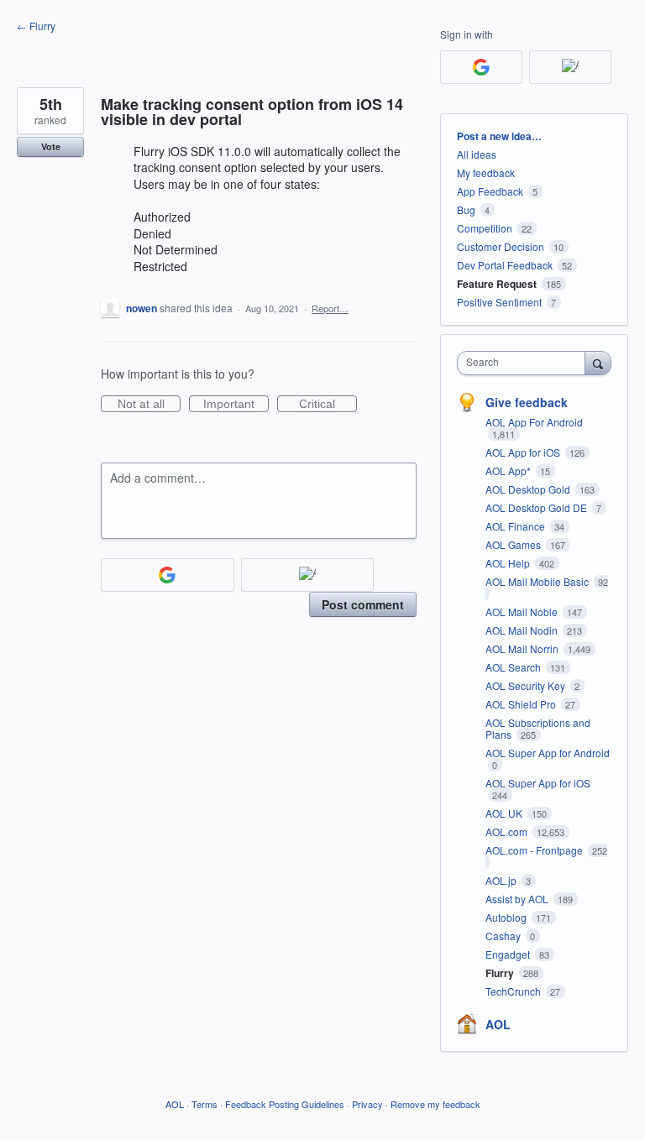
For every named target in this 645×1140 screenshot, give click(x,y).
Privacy (367, 1104)
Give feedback (526, 402)
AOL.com (507, 831)
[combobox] (525, 363)
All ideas (476, 154)
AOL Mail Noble (522, 611)
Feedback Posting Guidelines (284, 1104)
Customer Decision (500, 246)
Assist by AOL (518, 899)
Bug (466, 209)
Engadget (508, 954)
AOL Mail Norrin (523, 648)
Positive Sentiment (499, 302)
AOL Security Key (526, 685)
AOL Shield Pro (521, 704)
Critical (328, 404)
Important (236, 404)
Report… (330, 308)
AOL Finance (516, 526)
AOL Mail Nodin (522, 630)
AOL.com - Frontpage (535, 850)
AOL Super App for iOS (537, 783)
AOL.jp (502, 880)
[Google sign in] (167, 575)
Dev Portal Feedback (505, 265)
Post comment (363, 604)
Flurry (501, 973)
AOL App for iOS (524, 452)
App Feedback (490, 191)
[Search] (598, 362)
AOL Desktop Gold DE (537, 507)
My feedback (486, 172)
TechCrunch (514, 991)
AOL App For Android (534, 422)
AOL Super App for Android (547, 752)
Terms (204, 1104)
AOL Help (508, 563)
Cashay (504, 935)
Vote (50, 146)
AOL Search (514, 667)
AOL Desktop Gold (529, 489)
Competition (484, 228)
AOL (498, 1024)
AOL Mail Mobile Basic (538, 581)
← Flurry (36, 25)
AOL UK (505, 813)
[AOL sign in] (308, 575)
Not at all (149, 404)
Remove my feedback (435, 1104)
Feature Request (497, 283)
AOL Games (514, 544)
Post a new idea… (499, 136)
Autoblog (507, 917)
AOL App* (509, 470)
